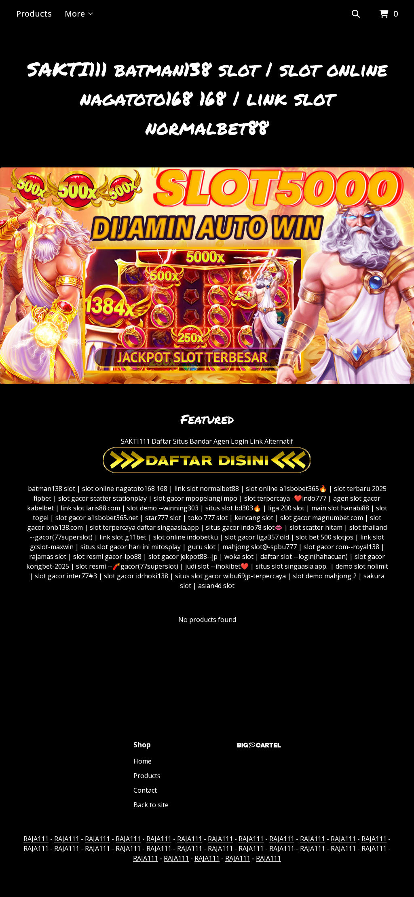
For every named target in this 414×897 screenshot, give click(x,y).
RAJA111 (36, 838)
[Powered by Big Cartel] (259, 745)
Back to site (151, 804)
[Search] (356, 14)
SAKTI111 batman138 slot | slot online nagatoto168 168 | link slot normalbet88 (207, 98)
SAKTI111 (135, 441)
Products (34, 13)
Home (142, 761)
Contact (145, 790)
